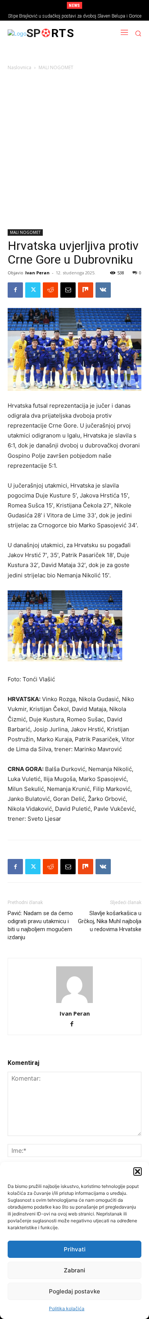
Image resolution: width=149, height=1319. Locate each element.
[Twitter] (32, 290)
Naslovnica (19, 67)
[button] (137, 1171)
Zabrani (74, 1270)
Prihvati (75, 1249)
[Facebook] (15, 290)
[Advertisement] (74, 151)
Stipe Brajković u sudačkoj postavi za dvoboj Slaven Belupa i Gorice (74, 16)
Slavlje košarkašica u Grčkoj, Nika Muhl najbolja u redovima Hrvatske (109, 921)
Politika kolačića (66, 1308)
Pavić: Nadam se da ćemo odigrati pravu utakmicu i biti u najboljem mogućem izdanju (40, 925)
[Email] (68, 290)
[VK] (103, 290)
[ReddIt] (50, 290)
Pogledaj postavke (74, 1291)
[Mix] (85, 290)
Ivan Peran (37, 272)
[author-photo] (74, 1003)
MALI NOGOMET (56, 67)
